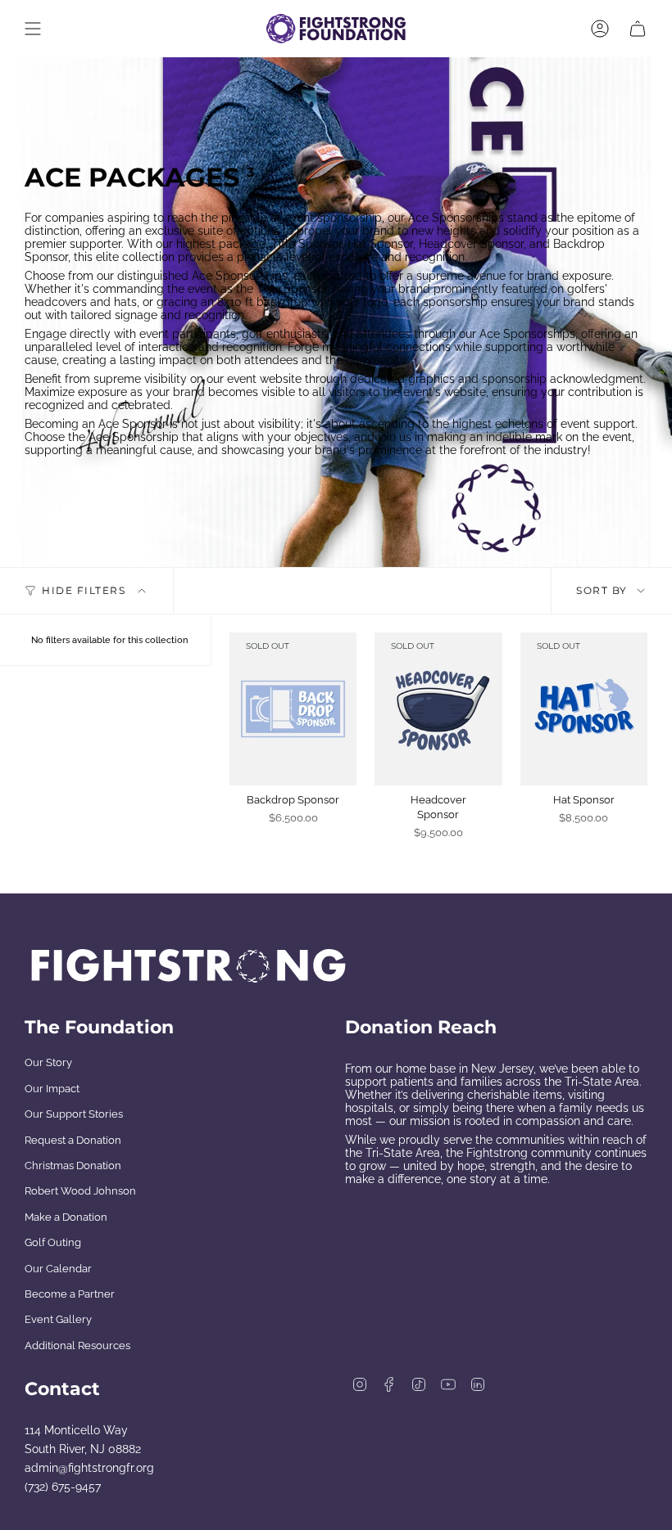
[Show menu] (32, 28)
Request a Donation (73, 1140)
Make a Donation (66, 1217)
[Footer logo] (188, 966)
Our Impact (52, 1088)
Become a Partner (70, 1294)
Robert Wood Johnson (80, 1191)
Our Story (48, 1062)
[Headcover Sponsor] (438, 708)
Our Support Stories (74, 1114)
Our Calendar (58, 1268)
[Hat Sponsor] (583, 708)
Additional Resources (77, 1345)
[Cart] (637, 28)
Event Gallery (58, 1319)
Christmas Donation (73, 1165)
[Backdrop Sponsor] (292, 708)
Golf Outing (53, 1242)
